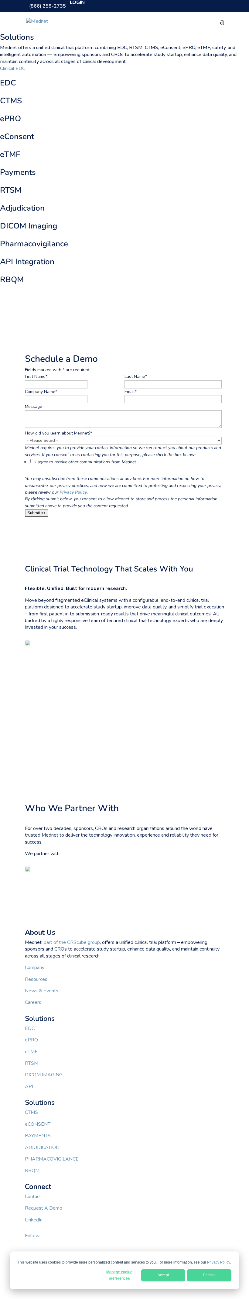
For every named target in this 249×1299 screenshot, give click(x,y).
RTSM (31, 1063)
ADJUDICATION (42, 1147)
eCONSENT (37, 1124)
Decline (209, 1275)
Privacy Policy (218, 1262)
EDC (30, 1028)
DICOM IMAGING (44, 1074)
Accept (163, 1275)
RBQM (32, 1170)
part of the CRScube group (72, 942)
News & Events (41, 991)
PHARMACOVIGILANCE (52, 1159)
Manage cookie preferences (119, 1275)
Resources (36, 979)
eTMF (31, 1051)
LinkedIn (34, 1220)
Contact (33, 1196)
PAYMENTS (38, 1135)
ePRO (31, 1040)
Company (34, 967)
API (29, 1086)
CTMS (31, 1112)
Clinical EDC (12, 68)
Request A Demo (43, 1208)
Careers (33, 1002)
